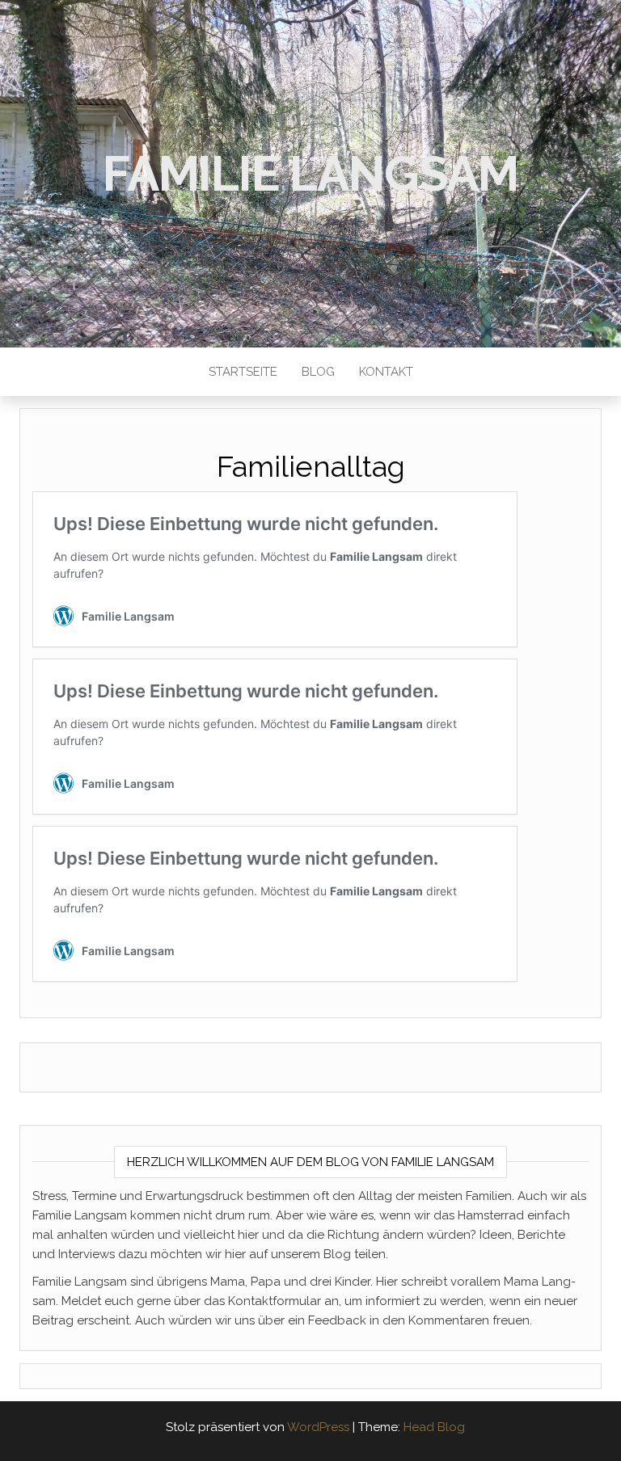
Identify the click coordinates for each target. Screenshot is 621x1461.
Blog (318, 371)
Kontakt (386, 371)
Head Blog (434, 1427)
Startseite (243, 371)
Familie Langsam (310, 173)
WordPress (318, 1427)
